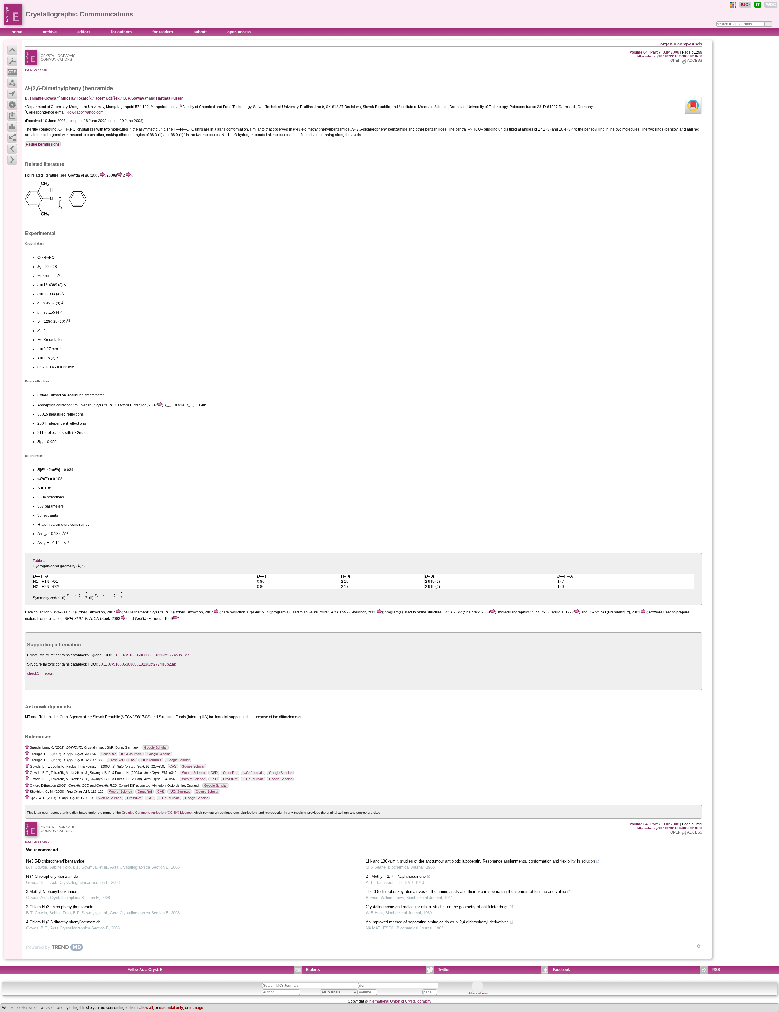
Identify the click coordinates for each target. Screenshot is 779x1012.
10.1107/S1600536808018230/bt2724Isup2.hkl (138, 664)
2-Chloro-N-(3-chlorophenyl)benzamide (59, 907)
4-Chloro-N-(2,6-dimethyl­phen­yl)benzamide (63, 922)
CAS (131, 760)
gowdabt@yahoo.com (85, 112)
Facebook (561, 970)
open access (239, 32)
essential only (171, 1008)
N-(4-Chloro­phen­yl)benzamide (52, 876)
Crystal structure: (41, 655)
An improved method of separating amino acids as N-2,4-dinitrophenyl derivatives (437, 922)
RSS (716, 970)
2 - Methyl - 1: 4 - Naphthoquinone (396, 876)
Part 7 (655, 52)
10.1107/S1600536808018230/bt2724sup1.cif (151, 655)
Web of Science (193, 773)
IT (758, 4)
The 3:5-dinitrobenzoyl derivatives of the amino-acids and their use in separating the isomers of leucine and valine (466, 891)
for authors (122, 32)
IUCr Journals (131, 754)
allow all (146, 1008)
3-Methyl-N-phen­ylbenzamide (51, 891)
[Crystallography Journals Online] (733, 5)
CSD (214, 773)
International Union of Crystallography (400, 1001)
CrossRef (108, 754)
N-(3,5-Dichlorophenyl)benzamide (55, 861)
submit (201, 32)
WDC (771, 4)
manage (196, 1008)
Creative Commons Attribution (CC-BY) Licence (157, 812)
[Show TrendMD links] (698, 946)
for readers (163, 32)
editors (84, 32)
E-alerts (313, 970)
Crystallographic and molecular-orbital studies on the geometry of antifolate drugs (437, 907)
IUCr (745, 4)
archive (50, 32)
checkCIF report (40, 673)
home (17, 32)
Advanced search (479, 993)
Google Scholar (155, 747)
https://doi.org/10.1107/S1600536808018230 (669, 56)
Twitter (444, 970)
